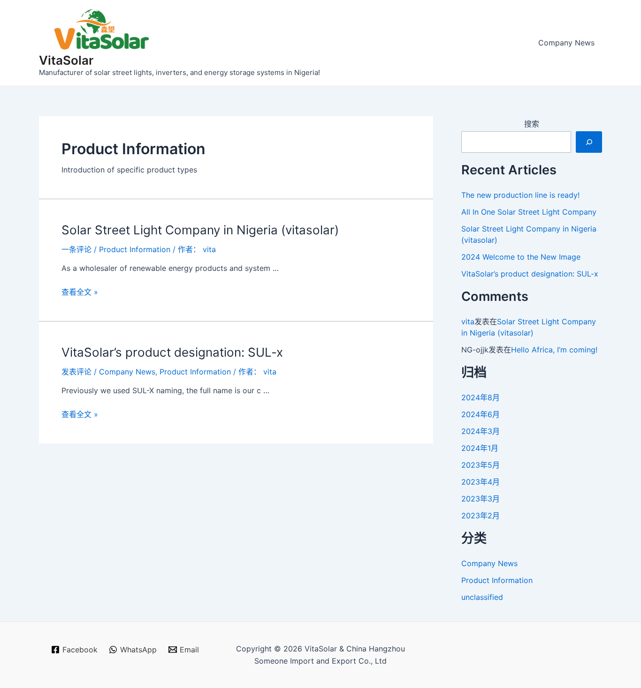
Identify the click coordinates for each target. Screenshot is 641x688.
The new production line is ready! (520, 195)
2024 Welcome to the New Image (520, 257)
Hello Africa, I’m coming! (554, 349)
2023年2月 (480, 515)
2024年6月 (480, 414)
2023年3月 (480, 498)
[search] (589, 142)
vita (467, 321)
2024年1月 (479, 448)
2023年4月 (480, 481)
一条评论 (76, 249)
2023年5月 (480, 465)
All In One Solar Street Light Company (528, 212)
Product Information (134, 249)
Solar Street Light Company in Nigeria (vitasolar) (200, 230)
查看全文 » (79, 292)
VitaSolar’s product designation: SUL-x (172, 352)
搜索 (531, 123)
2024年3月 (480, 431)
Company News (566, 42)
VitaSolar (66, 60)
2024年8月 (480, 397)
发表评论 (76, 371)
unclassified (482, 597)
